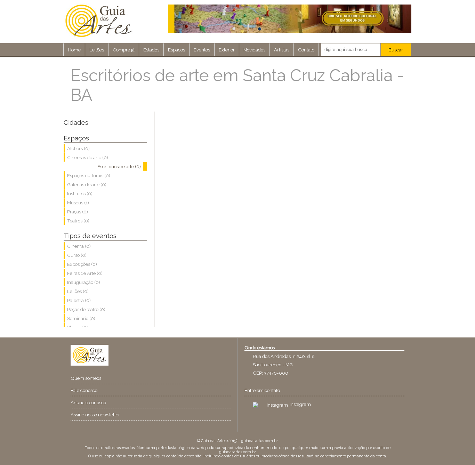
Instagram (300, 404)
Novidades (254, 49)
